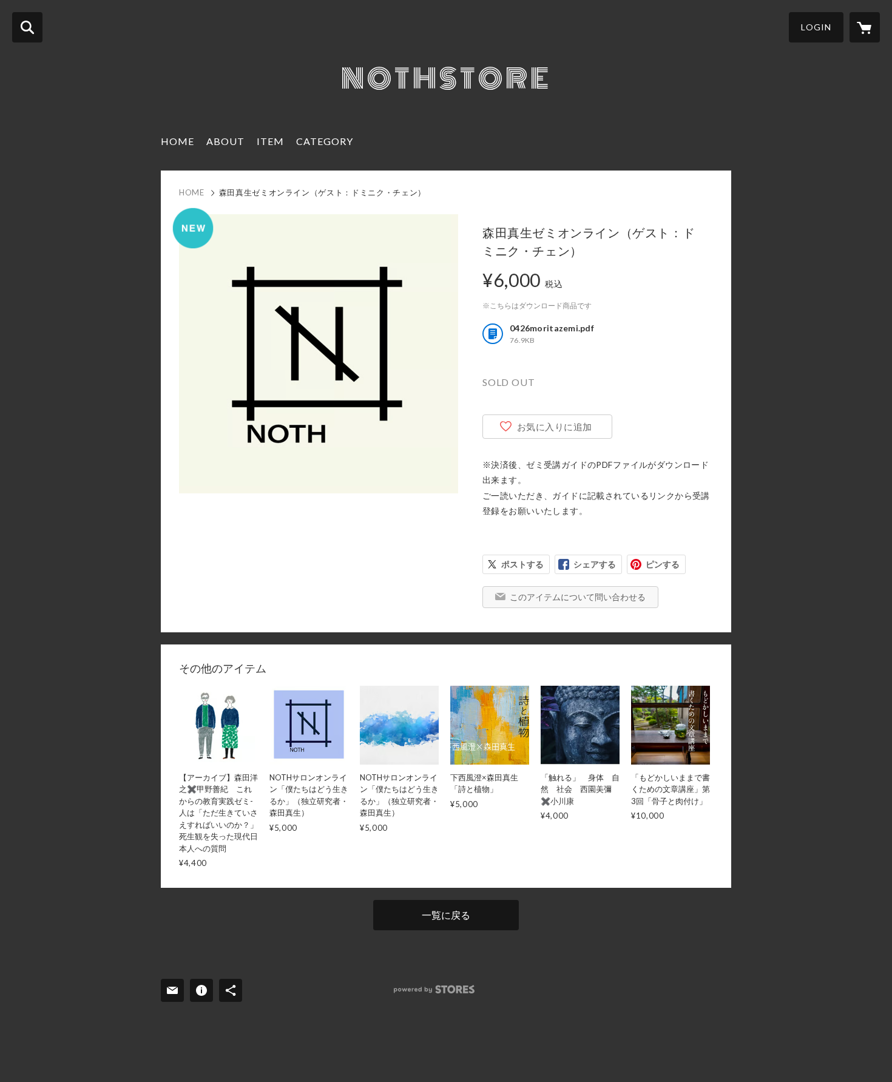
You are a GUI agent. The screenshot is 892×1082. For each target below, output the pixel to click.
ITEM (270, 141)
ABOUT (225, 141)
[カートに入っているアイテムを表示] (865, 27)
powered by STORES (434, 989)
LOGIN (816, 27)
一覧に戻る (446, 915)
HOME (177, 141)
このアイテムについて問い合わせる (578, 597)
